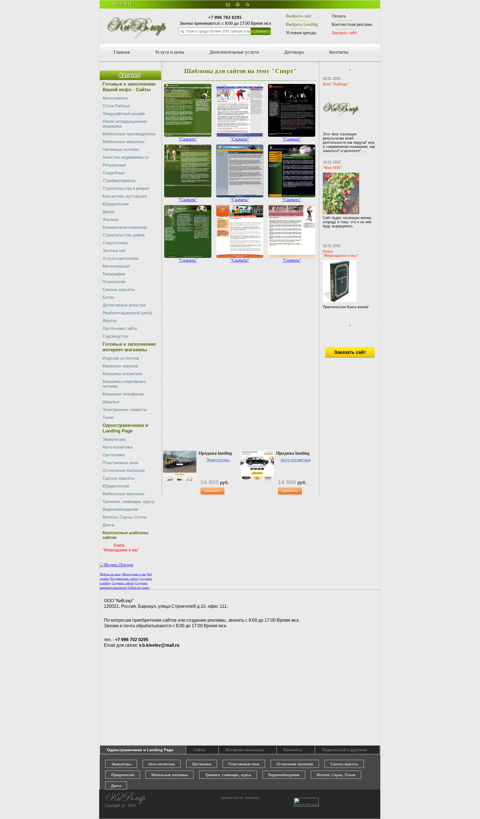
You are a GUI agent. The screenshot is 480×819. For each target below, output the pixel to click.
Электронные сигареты (124, 409)
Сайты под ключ (138, 587)
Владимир (251, 797)
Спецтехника (115, 242)
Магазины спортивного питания (124, 384)
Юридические (115, 203)
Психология (113, 281)
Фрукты (109, 320)
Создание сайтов (123, 583)
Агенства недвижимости (125, 157)
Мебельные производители (128, 133)
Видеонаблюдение (120, 509)
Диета (108, 524)
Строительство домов (123, 235)
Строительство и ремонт (126, 188)
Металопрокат (116, 266)
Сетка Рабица (115, 105)
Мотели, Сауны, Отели (124, 517)
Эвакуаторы (218, 459)
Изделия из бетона (120, 358)
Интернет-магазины (245, 750)
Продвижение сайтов (124, 578)
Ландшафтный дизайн (123, 113)
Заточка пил (114, 250)
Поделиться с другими (344, 750)
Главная (122, 52)
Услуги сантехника (120, 258)
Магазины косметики (122, 373)
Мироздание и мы (134, 574)
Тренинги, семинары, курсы (128, 501)
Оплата (339, 16)
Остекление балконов (123, 470)
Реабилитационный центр (127, 312)
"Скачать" (187, 139)
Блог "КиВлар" (336, 84)
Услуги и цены (169, 52)
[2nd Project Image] (187, 135)
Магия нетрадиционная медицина (124, 123)
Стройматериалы (119, 180)
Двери (108, 211)
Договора (294, 52)
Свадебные (113, 172)
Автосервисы (115, 98)
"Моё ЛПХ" (332, 168)
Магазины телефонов (123, 394)
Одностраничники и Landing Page (140, 750)
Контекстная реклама (352, 24)
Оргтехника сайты (119, 328)
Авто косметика (296, 459)
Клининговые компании (124, 227)
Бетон (108, 297)
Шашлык (110, 401)
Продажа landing (215, 453)
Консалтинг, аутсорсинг (124, 196)
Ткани (107, 417)
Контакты (338, 52)
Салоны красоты (118, 289)
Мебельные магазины (123, 141)
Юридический (115, 486)
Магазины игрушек (120, 366)
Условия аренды (301, 32)
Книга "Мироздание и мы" (340, 253)
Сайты (199, 750)
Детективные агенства (123, 305)
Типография (113, 274)
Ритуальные (114, 165)
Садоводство (115, 336)
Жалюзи (110, 219)
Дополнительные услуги (234, 52)
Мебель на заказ (110, 574)
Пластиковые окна (120, 462)
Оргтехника (113, 454)
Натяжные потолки (120, 149)
